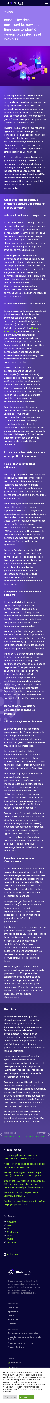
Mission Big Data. (16, 1347)
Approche (13, 1311)
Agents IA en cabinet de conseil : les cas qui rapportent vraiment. (25, 1165)
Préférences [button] (10, 1397)
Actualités (13, 1319)
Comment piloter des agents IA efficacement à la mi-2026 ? (20, 1157)
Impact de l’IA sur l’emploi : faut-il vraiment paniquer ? (21, 1194)
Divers (10, 11)
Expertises (13, 1307)
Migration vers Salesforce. (20, 1343)
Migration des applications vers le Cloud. (24, 1338)
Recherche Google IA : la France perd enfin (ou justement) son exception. (23, 1174)
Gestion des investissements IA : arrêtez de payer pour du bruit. (25, 1203)
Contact (12, 1323)
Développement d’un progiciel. (23, 1333)
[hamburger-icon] (46, 3)
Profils (11, 1315)
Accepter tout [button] (26, 1397)
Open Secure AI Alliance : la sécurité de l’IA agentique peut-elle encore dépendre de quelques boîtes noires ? (24, 1184)
